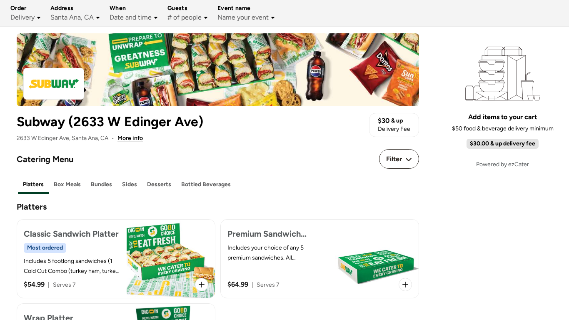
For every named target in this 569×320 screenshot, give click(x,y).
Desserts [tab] (159, 184)
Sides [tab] (129, 184)
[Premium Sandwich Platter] (320, 259)
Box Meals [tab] (67, 184)
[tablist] (218, 184)
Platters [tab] (33, 184)
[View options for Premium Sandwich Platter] (405, 284)
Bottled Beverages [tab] (206, 184)
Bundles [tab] (101, 184)
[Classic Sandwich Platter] (116, 259)
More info (130, 138)
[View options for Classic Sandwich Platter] (201, 284)
